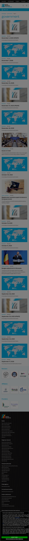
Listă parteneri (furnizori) (6, 534)
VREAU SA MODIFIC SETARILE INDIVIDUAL (14, 539)
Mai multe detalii (17, 517)
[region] (14, 526)
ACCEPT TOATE (14, 537)
